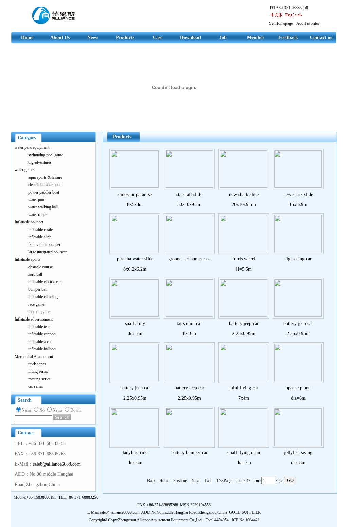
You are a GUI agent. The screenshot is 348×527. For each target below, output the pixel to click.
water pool (36, 199)
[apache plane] (298, 379)
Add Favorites (307, 23)
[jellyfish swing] (298, 444)
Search (25, 400)
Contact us (321, 37)
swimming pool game (45, 154)
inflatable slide (39, 237)
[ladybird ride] (134, 444)
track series (37, 364)
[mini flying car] (243, 379)
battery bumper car (189, 452)
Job (223, 37)
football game (39, 311)
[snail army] (134, 315)
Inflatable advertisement (34, 319)
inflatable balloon (42, 349)
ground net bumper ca (189, 258)
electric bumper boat (44, 184)
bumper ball (37, 289)
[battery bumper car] (189, 444)
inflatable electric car (44, 281)
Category (27, 137)
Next (198, 480)
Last (210, 480)
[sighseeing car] (298, 250)
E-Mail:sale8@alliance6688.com (113, 512)
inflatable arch (39, 341)
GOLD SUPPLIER (245, 512)
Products (125, 37)
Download (190, 37)
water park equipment (32, 147)
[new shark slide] (243, 186)
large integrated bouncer (47, 252)
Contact (26, 432)
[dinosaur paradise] (134, 186)
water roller (37, 214)
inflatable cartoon (42, 334)
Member (255, 37)
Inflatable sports (27, 259)
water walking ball (43, 207)
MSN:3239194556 (195, 505)
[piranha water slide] (134, 250)
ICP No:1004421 (246, 519)
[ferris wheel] (243, 250)
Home (27, 37)
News (92, 37)
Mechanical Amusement (34, 356)
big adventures (40, 162)
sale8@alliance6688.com (57, 464)
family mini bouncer (44, 244)
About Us (60, 37)
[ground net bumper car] (189, 250)
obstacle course (40, 267)
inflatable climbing (43, 296)
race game (36, 304)
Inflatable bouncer (29, 222)
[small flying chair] (243, 444)
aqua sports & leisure (45, 177)
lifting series (38, 371)
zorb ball (35, 274)
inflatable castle (40, 229)
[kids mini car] (189, 315)
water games (25, 169)
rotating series (39, 379)
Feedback (288, 37)
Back (151, 480)
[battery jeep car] (243, 315)
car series (35, 386)
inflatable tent (39, 326)
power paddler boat (43, 192)
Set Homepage (281, 23)
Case (157, 37)
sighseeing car (298, 258)
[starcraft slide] (189, 186)
